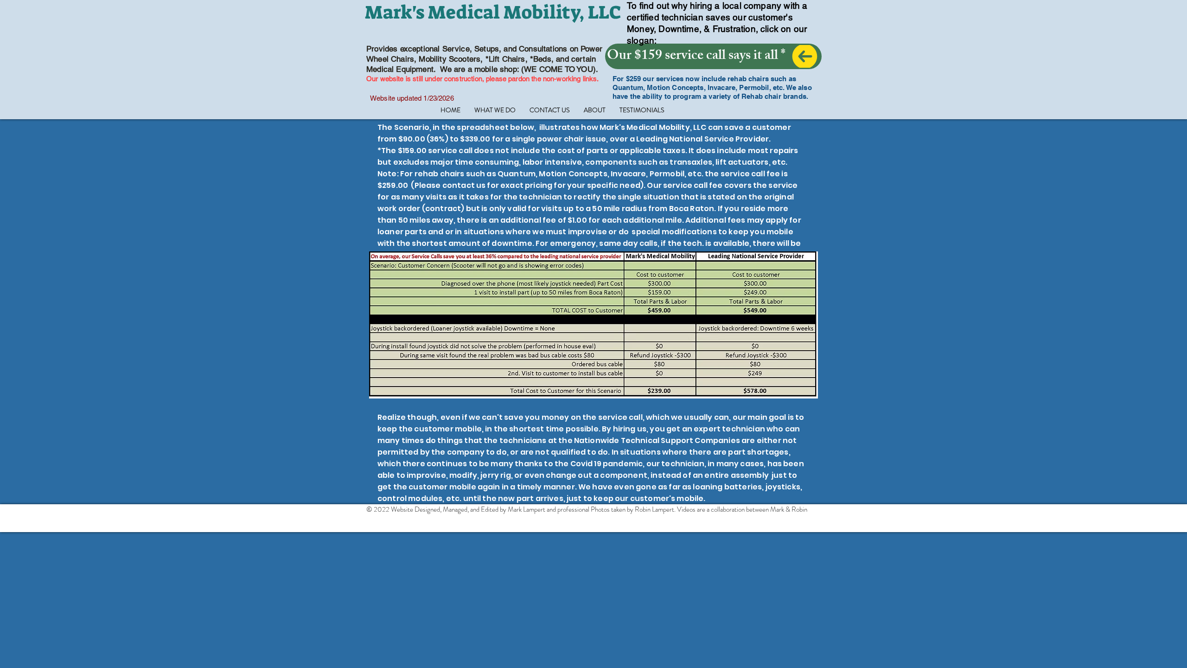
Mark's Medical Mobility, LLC (493, 12)
